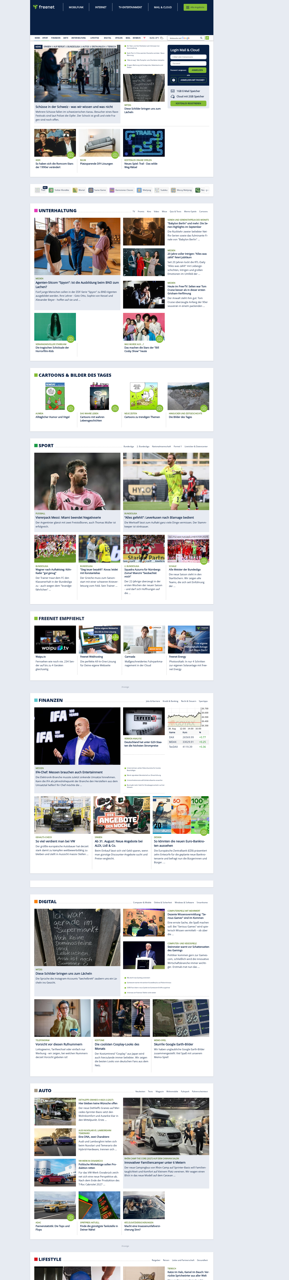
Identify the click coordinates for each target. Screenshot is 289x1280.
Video (156, 211)
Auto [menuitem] (65, 37)
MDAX (172, 742)
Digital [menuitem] (107, 37)
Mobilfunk (76, 7)
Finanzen (51, 700)
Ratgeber (156, 1260)
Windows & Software (184, 902)
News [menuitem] (37, 37)
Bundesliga (129, 446)
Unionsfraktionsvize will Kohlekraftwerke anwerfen (145, 780)
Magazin (160, 1091)
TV (134, 211)
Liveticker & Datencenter (196, 446)
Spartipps (203, 701)
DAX (171, 737)
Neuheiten (140, 1091)
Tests (150, 1091)
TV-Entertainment (130, 7)
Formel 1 (178, 446)
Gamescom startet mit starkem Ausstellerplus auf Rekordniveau (149, 982)
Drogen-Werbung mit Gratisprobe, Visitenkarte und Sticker (145, 66)
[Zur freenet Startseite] (44, 7)
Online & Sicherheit (163, 902)
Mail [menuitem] (128, 37)
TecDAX (173, 746)
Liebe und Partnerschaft (183, 1260)
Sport (46, 445)
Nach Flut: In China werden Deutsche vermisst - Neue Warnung (145, 54)
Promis (141, 211)
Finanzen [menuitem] (55, 37)
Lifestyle (50, 1259)
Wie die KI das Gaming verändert (138, 978)
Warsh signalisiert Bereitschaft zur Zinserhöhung (144, 775)
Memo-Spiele (190, 211)
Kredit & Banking (170, 701)
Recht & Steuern (188, 701)
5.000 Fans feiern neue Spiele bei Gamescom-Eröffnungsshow (148, 988)
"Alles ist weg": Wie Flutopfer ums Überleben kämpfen (145, 60)
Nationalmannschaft (161, 446)
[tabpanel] (77, 82)
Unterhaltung (58, 211)
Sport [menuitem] (45, 37)
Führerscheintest (200, 1091)
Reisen (166, 1260)
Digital (48, 902)
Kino (149, 211)
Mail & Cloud (163, 7)
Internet (100, 7)
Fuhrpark (185, 1091)
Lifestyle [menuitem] (94, 37)
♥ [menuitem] (144, 37)
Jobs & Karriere (153, 701)
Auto (45, 1091)
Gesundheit (202, 1260)
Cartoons (203, 211)
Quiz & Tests (175, 211)
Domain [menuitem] (137, 37)
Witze (164, 211)
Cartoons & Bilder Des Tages (75, 375)
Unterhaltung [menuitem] (78, 37)
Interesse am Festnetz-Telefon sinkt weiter (141, 992)
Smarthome (202, 902)
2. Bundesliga (143, 446)
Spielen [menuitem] (118, 37)
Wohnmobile (172, 1091)
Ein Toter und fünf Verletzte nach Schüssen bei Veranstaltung (143, 47)
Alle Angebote (197, 7)
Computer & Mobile (142, 902)
